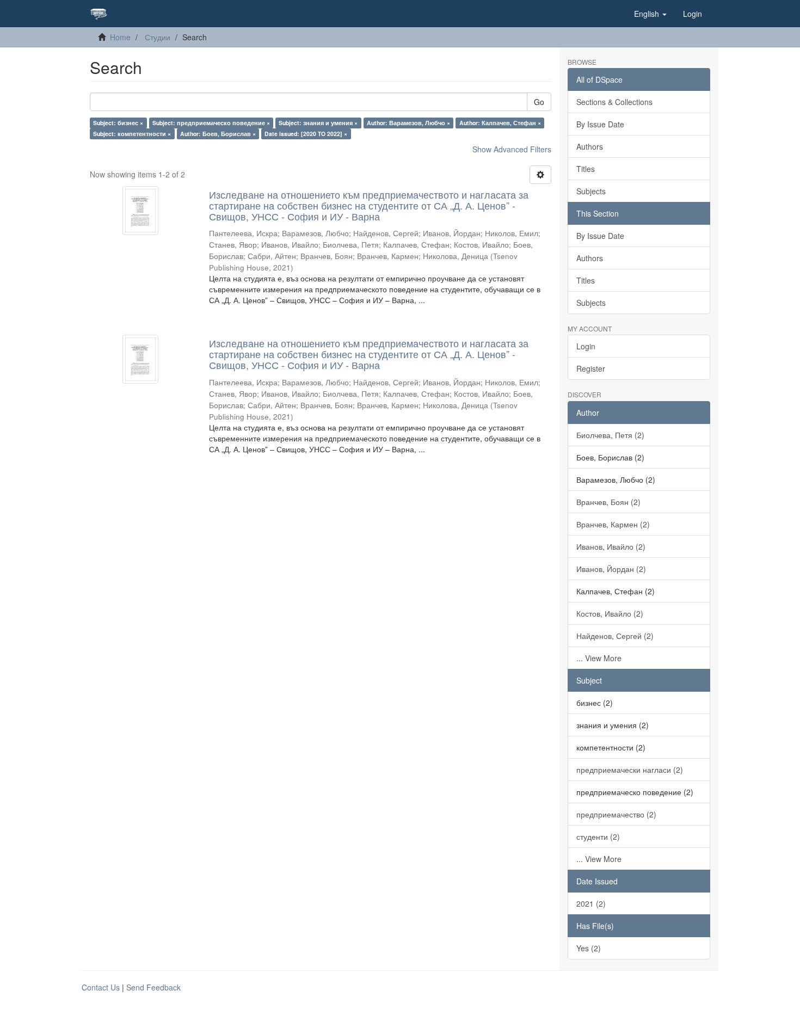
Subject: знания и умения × (318, 123)
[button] (650, 13)
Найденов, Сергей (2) (615, 635)
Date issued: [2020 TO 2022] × (305, 134)
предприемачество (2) (616, 814)
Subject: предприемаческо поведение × (211, 123)
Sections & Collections (614, 101)
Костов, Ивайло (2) (609, 613)
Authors (589, 146)
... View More (598, 658)
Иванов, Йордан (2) (611, 568)
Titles (585, 168)
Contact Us (101, 987)
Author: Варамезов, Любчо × (408, 123)
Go (539, 101)
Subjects (591, 191)
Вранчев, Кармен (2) (613, 524)
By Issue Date (600, 124)
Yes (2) (588, 948)
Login (585, 346)
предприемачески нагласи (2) (629, 769)
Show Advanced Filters (511, 149)
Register (590, 368)
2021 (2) (591, 903)
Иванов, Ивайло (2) (610, 546)
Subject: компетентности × (132, 134)
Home (120, 37)
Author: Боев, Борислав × (218, 134)
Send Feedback (153, 987)
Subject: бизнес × (118, 123)
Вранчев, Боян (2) (608, 501)
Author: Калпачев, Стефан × (500, 123)
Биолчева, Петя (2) (610, 434)
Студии (157, 37)
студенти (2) (598, 836)
